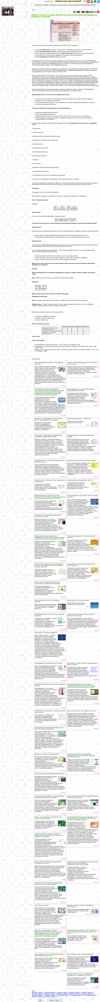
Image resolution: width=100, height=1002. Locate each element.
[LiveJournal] (87, 12)
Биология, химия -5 (87, 992)
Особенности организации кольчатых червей (81, 460)
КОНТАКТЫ (52, 5)
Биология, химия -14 (77, 995)
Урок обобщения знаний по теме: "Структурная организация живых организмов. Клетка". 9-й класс (82, 932)
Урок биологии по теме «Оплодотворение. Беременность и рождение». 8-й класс (80, 974)
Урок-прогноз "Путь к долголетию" (78, 600)
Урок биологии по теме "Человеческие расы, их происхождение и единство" (50, 955)
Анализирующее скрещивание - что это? (80, 480)
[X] (79, 12)
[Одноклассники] (76, 12)
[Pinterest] (98, 12)
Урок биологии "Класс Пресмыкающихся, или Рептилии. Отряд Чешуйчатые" (49, 728)
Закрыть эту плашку (54, 1000)
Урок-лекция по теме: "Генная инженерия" (80, 954)
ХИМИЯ (45, 5)
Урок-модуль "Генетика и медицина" (46, 632)
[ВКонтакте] (74, 12)
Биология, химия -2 (50, 992)
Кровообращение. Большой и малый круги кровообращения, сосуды (80, 390)
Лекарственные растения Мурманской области (49, 773)
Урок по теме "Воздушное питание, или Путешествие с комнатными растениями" (48, 583)
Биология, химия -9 (74, 993)
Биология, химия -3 (62, 992)
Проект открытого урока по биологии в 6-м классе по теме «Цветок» (48, 817)
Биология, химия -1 (37, 992)
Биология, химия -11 (38, 995)
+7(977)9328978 (49, 1)
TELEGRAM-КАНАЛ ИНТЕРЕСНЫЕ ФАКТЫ (82, 5)
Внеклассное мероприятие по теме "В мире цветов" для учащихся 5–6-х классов (48, 419)
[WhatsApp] (94, 12)
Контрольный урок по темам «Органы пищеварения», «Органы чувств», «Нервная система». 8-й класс (81, 756)
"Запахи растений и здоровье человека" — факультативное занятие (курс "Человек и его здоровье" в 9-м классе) (49, 835)
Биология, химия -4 (74, 992)
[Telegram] (96, 12)
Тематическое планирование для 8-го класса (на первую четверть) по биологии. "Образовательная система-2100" (82, 863)
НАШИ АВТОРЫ (63, 5)
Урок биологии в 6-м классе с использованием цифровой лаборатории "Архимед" (49, 796)
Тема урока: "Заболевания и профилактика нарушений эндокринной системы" (48, 436)
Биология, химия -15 (90, 995)
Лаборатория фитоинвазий (69, 1)
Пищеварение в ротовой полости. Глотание (48, 663)
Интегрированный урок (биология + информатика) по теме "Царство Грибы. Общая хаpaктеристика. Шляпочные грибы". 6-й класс (49, 537)
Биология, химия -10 (88, 993)
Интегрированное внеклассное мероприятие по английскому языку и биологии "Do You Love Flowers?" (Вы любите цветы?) (82, 818)
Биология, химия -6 (37, 993)
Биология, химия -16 (38, 996)
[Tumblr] (89, 12)
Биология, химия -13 (64, 995)
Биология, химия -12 (51, 995)
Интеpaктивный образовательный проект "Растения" (48, 862)
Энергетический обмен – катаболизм (78, 418)
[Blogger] (81, 12)
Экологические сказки (42, 905)
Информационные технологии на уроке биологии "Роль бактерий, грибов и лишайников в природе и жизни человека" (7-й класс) (50, 497)
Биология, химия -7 (50, 993)
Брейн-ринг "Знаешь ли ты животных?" (47, 754)
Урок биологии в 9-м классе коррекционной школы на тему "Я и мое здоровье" (48, 883)
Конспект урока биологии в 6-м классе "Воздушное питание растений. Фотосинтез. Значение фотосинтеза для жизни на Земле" (81, 686)
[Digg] (83, 12)
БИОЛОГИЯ (38, 5)
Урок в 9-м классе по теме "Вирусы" (78, 711)
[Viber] (92, 12)
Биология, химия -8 (62, 993)
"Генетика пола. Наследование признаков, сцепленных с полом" (48, 515)
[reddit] (85, 12)
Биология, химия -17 (51, 996)
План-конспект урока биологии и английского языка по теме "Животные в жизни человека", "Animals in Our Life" (49, 565)
